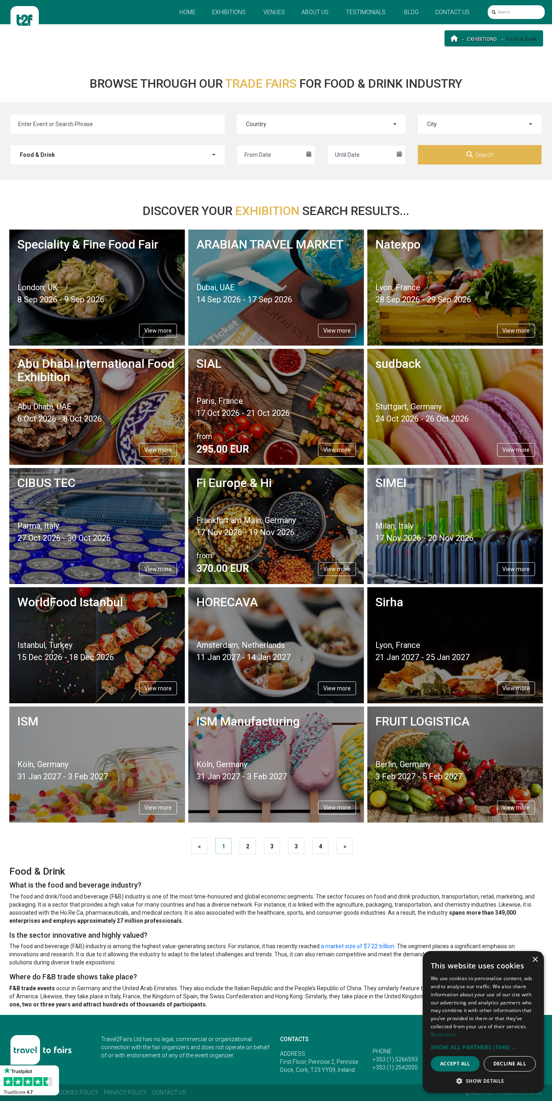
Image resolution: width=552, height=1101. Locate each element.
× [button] (535, 960)
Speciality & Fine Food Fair (87, 244)
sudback (398, 363)
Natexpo (398, 244)
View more (158, 330)
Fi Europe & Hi (234, 483)
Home (187, 12)
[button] (483, 1047)
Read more (444, 1034)
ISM (27, 721)
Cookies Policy (77, 1092)
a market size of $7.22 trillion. (359, 946)
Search (484, 155)
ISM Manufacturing (248, 721)
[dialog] (483, 1022)
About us (315, 12)
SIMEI (391, 483)
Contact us (452, 12)
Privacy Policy (125, 1092)
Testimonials (366, 12)
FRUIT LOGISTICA (422, 721)
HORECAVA (227, 602)
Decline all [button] (509, 1063)
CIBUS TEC (46, 483)
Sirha (389, 602)
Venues (274, 12)
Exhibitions (229, 12)
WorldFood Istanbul (70, 602)
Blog (411, 12)
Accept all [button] (455, 1063)
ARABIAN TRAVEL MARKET (269, 244)
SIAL (208, 363)
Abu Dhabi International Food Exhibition (96, 370)
